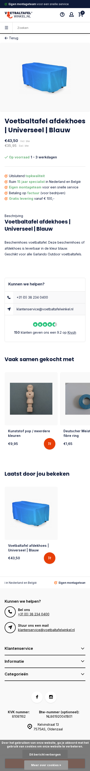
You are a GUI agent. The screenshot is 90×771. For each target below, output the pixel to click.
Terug (13, 38)
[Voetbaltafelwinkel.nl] (18, 15)
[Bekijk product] (49, 444)
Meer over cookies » (46, 765)
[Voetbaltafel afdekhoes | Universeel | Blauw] (31, 513)
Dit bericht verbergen (45, 754)
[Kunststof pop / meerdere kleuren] (31, 398)
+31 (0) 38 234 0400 (32, 297)
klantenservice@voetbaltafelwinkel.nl (45, 309)
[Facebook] (37, 697)
